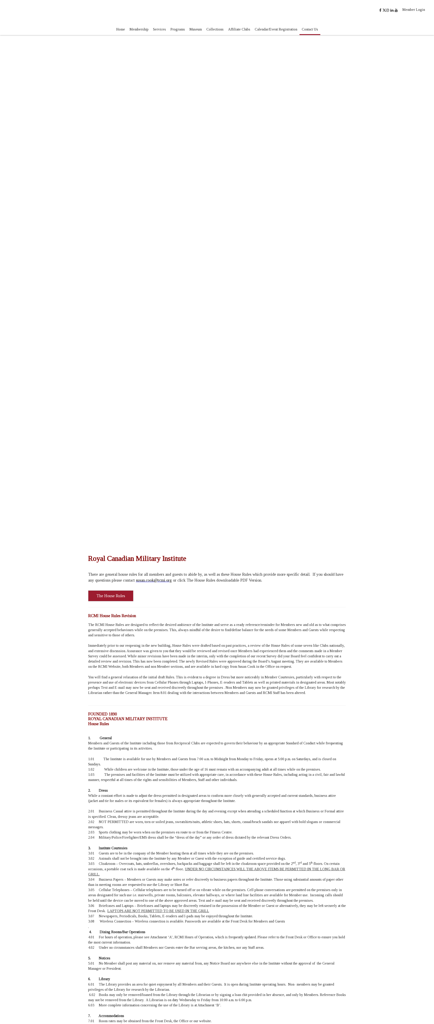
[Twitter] (384, 10)
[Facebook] (380, 10)
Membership (139, 29)
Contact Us (310, 29)
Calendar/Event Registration (276, 29)
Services (159, 29)
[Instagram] (388, 10)
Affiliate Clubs (239, 29)
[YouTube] (397, 10)
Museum (195, 29)
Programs (177, 29)
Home (120, 29)
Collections (215, 29)
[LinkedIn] (392, 10)
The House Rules (111, 596)
